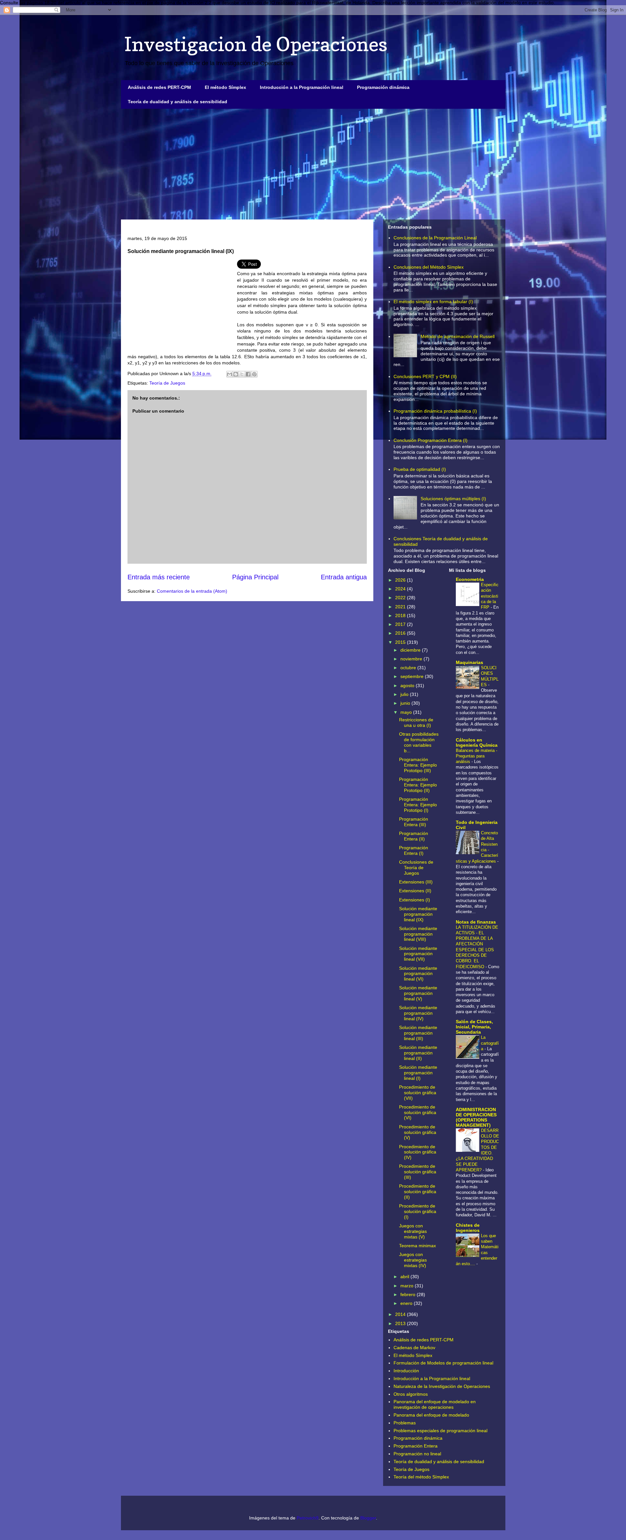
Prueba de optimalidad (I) (420, 469)
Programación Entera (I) (413, 850)
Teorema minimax (417, 1245)
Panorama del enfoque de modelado (431, 1415)
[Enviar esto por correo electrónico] (229, 374)
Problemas (405, 1422)
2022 (401, 597)
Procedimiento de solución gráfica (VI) (417, 1112)
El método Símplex (225, 87)
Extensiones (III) (416, 881)
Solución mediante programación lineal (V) (418, 993)
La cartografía (490, 1043)
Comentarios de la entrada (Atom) (192, 591)
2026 (401, 580)
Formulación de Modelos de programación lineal (443, 1362)
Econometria (470, 579)
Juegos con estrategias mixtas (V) (413, 1231)
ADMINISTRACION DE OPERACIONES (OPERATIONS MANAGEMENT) (476, 1117)
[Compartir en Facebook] (248, 374)
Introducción (406, 1370)
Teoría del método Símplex (421, 1476)
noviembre (412, 658)
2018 (401, 615)
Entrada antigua (344, 577)
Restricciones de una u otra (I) (416, 722)
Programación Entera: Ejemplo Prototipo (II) (418, 785)
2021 (401, 606)
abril (405, 1276)
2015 (401, 642)
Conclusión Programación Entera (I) (431, 440)
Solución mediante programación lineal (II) (418, 1053)
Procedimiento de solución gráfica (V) (417, 1132)
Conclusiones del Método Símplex (429, 267)
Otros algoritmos (411, 1394)
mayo (406, 712)
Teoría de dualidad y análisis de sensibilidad (177, 101)
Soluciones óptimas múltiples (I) (453, 498)
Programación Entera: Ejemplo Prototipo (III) (418, 765)
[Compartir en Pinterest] (254, 374)
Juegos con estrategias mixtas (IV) (413, 1260)
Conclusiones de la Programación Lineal (435, 237)
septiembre (412, 676)
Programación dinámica (383, 87)
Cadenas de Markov (414, 1347)
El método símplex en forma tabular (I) (433, 301)
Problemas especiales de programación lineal (440, 1430)
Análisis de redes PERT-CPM (159, 87)
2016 (401, 633)
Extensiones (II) (415, 890)
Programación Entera (416, 1445)
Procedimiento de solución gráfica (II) (417, 1191)
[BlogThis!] (235, 374)
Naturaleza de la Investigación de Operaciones (442, 1386)
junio (405, 703)
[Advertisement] (313, 164)
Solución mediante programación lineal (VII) (418, 954)
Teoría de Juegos (167, 383)
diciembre (411, 650)
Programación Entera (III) (413, 821)
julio (405, 694)
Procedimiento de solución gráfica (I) (417, 1211)
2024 (401, 588)
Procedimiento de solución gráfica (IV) (417, 1152)
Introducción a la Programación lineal (301, 87)
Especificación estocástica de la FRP (490, 596)
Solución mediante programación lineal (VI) (418, 974)
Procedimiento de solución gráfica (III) (417, 1172)
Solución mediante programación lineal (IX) (418, 914)
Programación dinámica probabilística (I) (435, 411)
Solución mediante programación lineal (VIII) (418, 934)
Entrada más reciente (158, 577)
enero (407, 1303)
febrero (408, 1294)
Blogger (368, 1517)
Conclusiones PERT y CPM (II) (425, 376)
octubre (408, 667)
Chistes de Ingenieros (468, 1227)
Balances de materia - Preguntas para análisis (476, 756)
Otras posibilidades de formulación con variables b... (419, 742)
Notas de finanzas (476, 922)
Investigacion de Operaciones (255, 44)
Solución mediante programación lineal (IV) (418, 1013)
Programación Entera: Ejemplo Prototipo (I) (418, 805)
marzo (407, 1285)
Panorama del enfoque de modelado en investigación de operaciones (435, 1404)
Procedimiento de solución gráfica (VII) (417, 1092)
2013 (401, 1323)
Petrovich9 (308, 1517)
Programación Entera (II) (413, 836)
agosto (408, 685)
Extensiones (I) (414, 899)
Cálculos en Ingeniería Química (477, 742)
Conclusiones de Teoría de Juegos (416, 867)
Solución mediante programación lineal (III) (418, 1033)
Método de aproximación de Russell (458, 336)
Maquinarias (469, 662)
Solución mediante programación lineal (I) (418, 1073)
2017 (401, 624)
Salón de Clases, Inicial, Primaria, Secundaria (474, 1027)
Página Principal (255, 577)
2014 (401, 1314)
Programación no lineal (417, 1453)
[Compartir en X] (242, 374)
